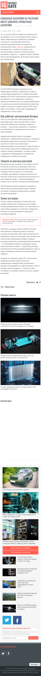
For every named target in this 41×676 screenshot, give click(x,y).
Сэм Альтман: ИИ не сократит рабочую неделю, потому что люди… (27, 559)
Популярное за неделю (21, 548)
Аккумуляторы (10, 287)
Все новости (19, 26)
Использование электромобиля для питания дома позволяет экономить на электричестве (20, 221)
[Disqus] (20, 429)
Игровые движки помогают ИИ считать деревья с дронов (27, 595)
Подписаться (33, 638)
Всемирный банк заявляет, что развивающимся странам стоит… (27, 571)
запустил (20, 47)
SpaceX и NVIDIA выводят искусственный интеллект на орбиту (27, 607)
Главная (29, 26)
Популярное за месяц (20, 552)
